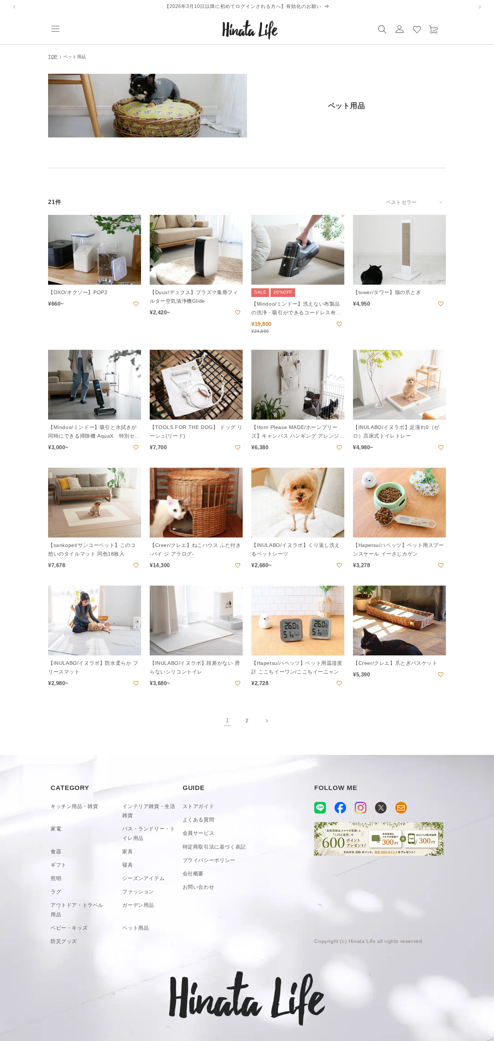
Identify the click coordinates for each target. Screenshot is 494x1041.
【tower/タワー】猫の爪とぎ (387, 292)
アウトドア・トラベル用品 (77, 909)
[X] (381, 807)
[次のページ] (266, 721)
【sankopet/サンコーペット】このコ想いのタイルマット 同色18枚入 (92, 549)
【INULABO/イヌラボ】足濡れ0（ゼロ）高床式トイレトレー (396, 431)
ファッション (138, 892)
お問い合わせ (198, 887)
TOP (53, 56)
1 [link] (227, 720)
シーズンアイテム (143, 878)
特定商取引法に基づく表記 (214, 847)
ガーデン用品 (138, 905)
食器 (56, 851)
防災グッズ (64, 941)
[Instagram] (360, 807)
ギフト (59, 865)
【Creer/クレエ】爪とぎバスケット (395, 663)
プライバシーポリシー (209, 860)
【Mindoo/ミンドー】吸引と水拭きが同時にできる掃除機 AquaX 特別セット (94, 432)
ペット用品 (135, 928)
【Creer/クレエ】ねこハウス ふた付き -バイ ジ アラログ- (195, 549)
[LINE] (320, 807)
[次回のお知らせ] (480, 7)
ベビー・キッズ (69, 928)
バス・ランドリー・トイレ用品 (148, 833)
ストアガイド (198, 806)
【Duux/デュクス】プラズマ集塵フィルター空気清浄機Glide (194, 296)
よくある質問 (198, 820)
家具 (127, 851)
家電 (56, 829)
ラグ (56, 892)
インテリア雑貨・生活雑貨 (148, 810)
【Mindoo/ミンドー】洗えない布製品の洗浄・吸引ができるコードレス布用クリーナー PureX (296, 309)
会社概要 (193, 873)
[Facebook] (340, 807)
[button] (55, 29)
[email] (401, 807)
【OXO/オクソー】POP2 (77, 292)
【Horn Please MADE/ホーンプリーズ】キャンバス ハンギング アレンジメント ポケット (295, 432)
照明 (56, 878)
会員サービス (198, 833)
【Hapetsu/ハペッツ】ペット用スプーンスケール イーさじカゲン (398, 549)
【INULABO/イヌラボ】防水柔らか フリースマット (93, 667)
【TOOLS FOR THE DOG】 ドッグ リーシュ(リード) (196, 431)
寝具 (127, 865)
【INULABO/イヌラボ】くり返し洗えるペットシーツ (295, 549)
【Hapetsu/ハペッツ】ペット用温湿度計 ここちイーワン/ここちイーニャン (296, 667)
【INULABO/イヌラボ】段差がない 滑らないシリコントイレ (195, 667)
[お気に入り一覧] (417, 29)
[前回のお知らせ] (14, 7)
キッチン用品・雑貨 (74, 806)
